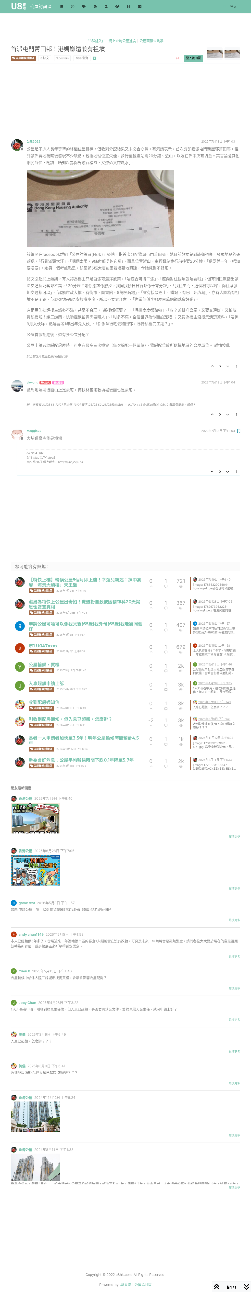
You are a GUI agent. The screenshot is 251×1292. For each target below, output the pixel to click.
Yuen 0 (24, 971)
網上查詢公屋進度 (122, 41)
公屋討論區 (41, 6)
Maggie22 (34, 431)
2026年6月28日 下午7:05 (71, 612)
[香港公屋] (20, 582)
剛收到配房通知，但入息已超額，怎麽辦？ (71, 719)
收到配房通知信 (44, 702)
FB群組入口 (96, 41)
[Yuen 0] (20, 667)
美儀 (22, 1034)
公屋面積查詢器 (151, 41)
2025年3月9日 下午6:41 (71, 725)
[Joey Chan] (20, 686)
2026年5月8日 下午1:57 (70, 634)
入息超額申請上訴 (46, 683)
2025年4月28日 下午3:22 (71, 689)
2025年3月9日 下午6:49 (71, 708)
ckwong (32, 382)
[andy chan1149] (20, 648)
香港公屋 (25, 798)
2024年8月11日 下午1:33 (71, 765)
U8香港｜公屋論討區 (136, 1284)
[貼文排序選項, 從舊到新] (178, 58)
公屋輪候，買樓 (44, 664)
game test (27, 903)
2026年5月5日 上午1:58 (70, 651)
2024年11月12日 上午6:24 (72, 749)
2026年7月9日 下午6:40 (71, 590)
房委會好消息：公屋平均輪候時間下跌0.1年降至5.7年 (81, 760)
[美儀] (20, 704)
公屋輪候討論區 (25, 58)
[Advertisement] (125, 102)
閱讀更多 (234, 836)
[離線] (19, 145)
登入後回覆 (193, 58)
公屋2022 (33, 141)
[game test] (20, 626)
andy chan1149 (31, 934)
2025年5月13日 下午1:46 (71, 670)
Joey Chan (27, 1002)
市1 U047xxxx (43, 645)
